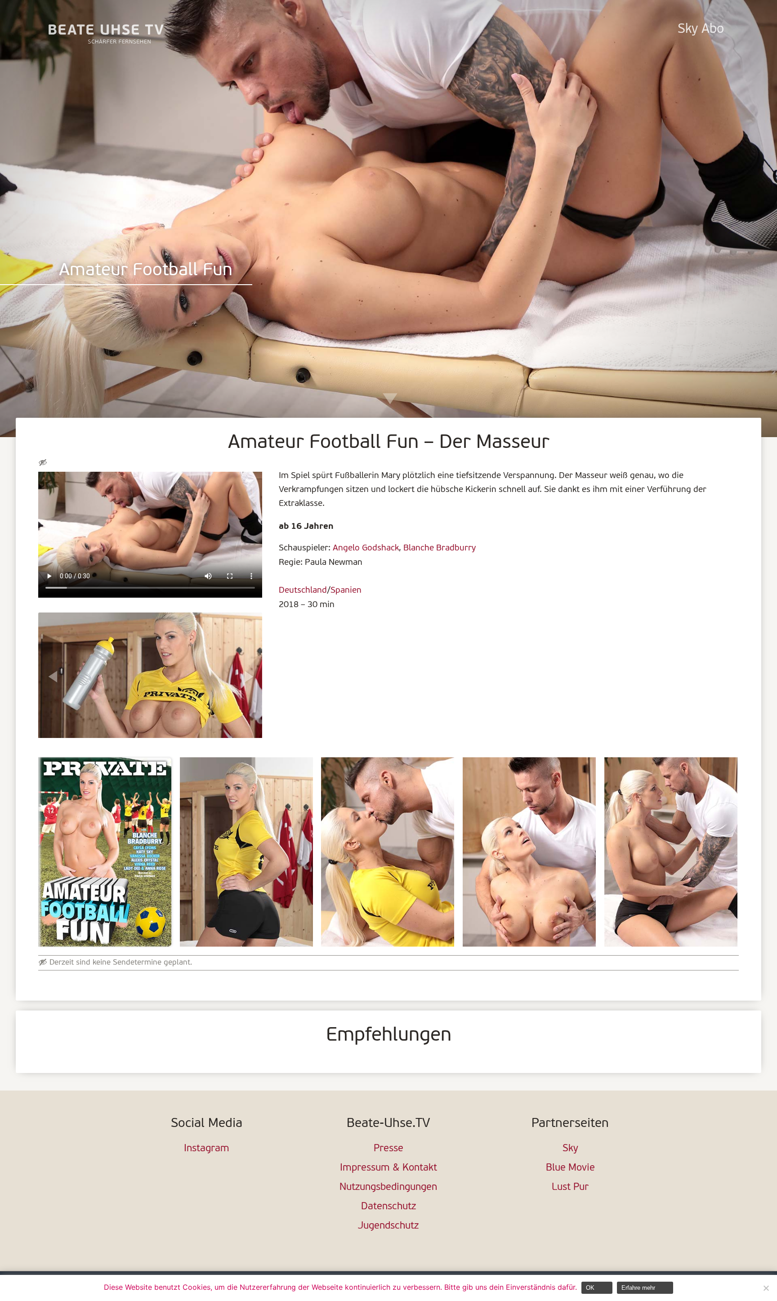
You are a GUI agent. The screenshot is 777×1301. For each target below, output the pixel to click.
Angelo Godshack (366, 548)
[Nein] (765, 1287)
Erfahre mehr (638, 1287)
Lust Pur (570, 1187)
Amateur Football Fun (145, 271)
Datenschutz (388, 1207)
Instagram (206, 1148)
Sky (570, 1148)
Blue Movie (570, 1168)
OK (590, 1287)
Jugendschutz (388, 1226)
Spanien (346, 590)
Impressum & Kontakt (388, 1168)
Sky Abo (701, 29)
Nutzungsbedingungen (388, 1187)
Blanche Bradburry (439, 548)
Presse (388, 1148)
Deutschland (303, 590)
